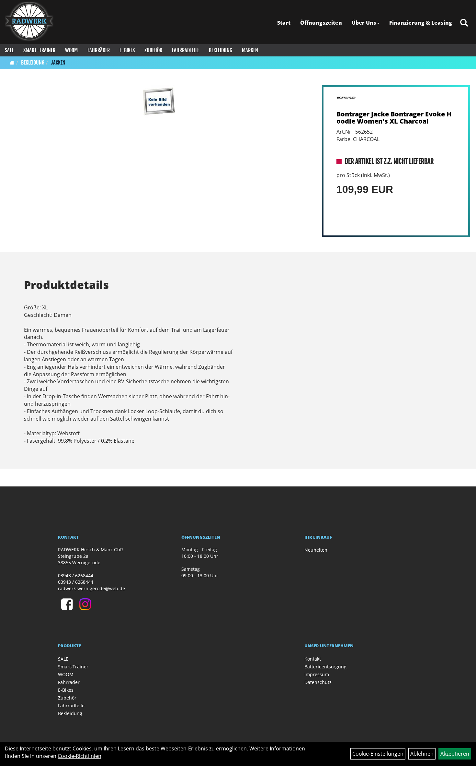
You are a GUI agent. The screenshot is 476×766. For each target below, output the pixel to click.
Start (283, 22)
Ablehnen (422, 753)
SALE (9, 50)
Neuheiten (315, 550)
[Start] (12, 62)
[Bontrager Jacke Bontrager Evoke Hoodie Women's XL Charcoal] (159, 101)
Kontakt (312, 659)
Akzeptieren (454, 753)
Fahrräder (98, 50)
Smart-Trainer (39, 50)
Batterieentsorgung (325, 667)
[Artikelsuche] (464, 23)
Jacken (58, 62)
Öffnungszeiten (321, 22)
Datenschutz (318, 682)
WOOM (71, 50)
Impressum (316, 674)
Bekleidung (220, 50)
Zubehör (153, 50)
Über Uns (364, 22)
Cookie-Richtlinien (79, 756)
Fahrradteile (185, 50)
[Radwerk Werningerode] (29, 21)
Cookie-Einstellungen (377, 753)
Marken (250, 50)
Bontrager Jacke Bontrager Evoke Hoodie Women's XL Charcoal (393, 118)
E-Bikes (127, 50)
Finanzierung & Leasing (420, 22)
